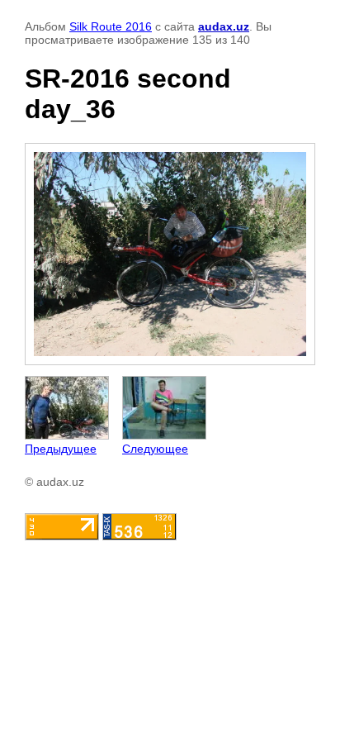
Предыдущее (61, 448)
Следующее (155, 448)
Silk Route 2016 (110, 26)
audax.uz (223, 26)
